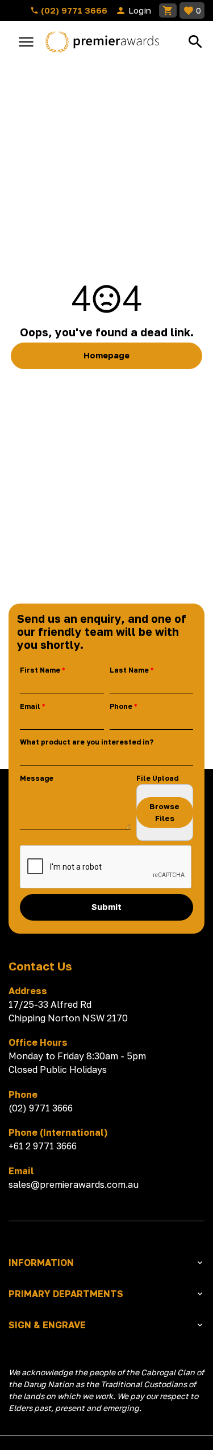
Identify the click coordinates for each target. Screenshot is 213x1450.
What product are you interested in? (86, 742)
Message (36, 778)
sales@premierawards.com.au (74, 1184)
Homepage (106, 355)
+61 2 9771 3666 (43, 1146)
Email (30, 706)
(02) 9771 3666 (73, 10)
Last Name (129, 670)
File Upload (157, 778)
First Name (40, 670)
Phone (121, 706)
